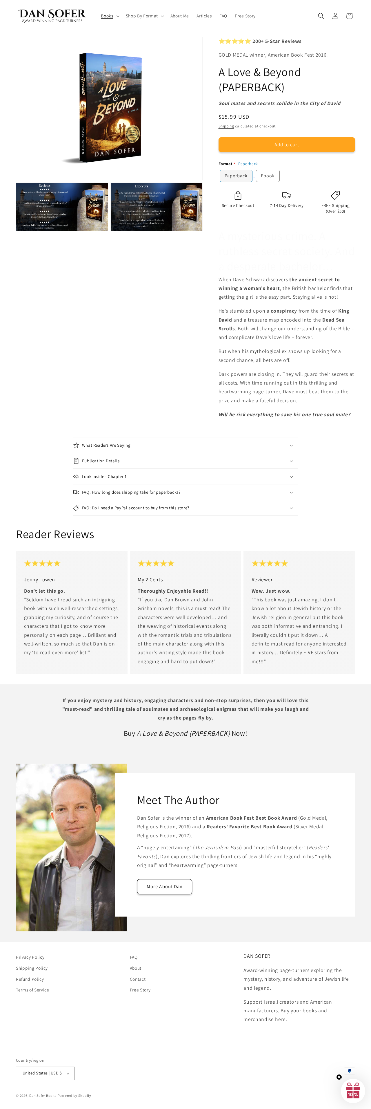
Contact (138, 979)
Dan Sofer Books (43, 1095)
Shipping (226, 125)
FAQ (134, 957)
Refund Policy (30, 979)
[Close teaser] (339, 1077)
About (135, 968)
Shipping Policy (32, 968)
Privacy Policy (30, 957)
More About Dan (165, 886)
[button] (109, 16)
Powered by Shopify (74, 1095)
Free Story (140, 990)
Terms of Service (32, 990)
